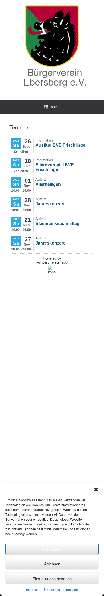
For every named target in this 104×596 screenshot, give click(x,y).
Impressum (33, 589)
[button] (96, 489)
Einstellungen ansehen (52, 578)
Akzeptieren (52, 549)
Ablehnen (52, 564)
